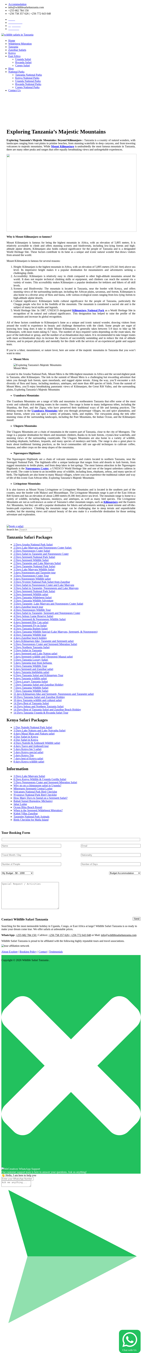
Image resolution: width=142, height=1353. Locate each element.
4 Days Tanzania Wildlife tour (30, 634)
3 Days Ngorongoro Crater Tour (31, 575)
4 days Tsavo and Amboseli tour (31, 746)
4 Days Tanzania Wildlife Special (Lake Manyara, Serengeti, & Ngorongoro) (55, 631)
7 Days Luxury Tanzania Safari (31, 681)
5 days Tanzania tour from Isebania (33, 662)
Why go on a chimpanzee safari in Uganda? (37, 785)
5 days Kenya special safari (28, 752)
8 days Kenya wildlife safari (29, 761)
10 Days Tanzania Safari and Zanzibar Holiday (39, 697)
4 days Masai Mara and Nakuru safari (34, 733)
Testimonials (56, 951)
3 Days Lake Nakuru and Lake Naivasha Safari (39, 730)
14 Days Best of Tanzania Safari (31, 703)
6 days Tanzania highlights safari (31, 672)
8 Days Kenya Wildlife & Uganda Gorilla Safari (40, 779)
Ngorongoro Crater (37, 468)
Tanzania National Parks (28, 74)
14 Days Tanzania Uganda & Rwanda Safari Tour (41, 712)
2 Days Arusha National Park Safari (33, 544)
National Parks (16, 71)
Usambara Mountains (44, 410)
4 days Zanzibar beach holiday (30, 637)
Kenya (12, 53)
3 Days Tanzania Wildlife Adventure (33, 600)
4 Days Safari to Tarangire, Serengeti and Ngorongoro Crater (47, 613)
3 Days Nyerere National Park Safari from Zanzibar (42, 581)
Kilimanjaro (111, 502)
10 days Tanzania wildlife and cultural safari (38, 700)
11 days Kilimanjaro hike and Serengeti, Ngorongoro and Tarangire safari (54, 693)
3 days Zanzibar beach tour (28, 606)
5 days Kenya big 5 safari (27, 749)
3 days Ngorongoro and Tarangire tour (35, 572)
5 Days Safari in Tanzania (28, 650)
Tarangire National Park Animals (31, 816)
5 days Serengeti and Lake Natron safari (35, 653)
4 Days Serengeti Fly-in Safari (30, 625)
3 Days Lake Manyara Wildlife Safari (34, 569)
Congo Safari (22, 65)
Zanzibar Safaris (17, 49)
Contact (43, 951)
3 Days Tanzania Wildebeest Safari (33, 597)
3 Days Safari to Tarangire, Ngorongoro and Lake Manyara (46, 588)
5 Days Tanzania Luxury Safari (31, 659)
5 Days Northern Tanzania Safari (32, 647)
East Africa (14, 56)
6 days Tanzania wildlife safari (30, 678)
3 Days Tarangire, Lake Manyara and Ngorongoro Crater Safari (48, 603)
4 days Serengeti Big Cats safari (31, 622)
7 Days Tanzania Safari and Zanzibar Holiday (39, 684)
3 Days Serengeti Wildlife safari (31, 594)
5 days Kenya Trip (24, 755)
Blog (11, 68)
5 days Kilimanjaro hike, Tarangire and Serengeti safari (44, 641)
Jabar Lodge (20, 804)
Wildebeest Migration (20, 43)
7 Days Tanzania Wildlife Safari (31, 687)
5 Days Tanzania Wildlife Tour (30, 665)
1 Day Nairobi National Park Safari (33, 727)
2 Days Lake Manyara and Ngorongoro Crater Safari (43, 547)
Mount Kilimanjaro (62, 146)
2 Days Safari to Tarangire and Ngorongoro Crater (41, 553)
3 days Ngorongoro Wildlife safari (32, 578)
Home (11, 40)
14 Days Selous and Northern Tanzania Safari (39, 706)
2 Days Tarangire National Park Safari (34, 566)
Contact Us (14, 90)
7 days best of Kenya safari (28, 758)
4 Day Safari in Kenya (26, 736)
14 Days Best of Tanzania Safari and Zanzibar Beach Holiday (47, 709)
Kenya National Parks (27, 77)
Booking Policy (28, 951)
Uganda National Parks (28, 81)
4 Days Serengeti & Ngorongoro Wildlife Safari (40, 619)
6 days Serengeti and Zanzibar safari (33, 669)
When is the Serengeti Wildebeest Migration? (38, 810)
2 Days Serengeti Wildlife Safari (31, 560)
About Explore (9, 951)
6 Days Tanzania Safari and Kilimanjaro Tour (38, 675)
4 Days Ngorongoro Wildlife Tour (32, 609)
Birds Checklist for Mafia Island (31, 819)
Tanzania (13, 46)
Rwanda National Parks (28, 84)
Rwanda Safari (23, 62)
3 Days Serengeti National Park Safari (34, 591)
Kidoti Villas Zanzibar (26, 813)
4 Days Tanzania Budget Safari (31, 628)
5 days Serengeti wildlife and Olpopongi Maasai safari (43, 656)
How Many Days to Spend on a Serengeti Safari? (41, 797)
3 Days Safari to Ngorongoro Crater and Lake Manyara (44, 585)
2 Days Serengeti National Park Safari (34, 557)
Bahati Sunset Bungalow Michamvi (33, 801)
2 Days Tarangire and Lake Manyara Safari (37, 563)
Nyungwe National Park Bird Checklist (35, 794)
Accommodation (17, 4)
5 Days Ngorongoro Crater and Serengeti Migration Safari (45, 644)
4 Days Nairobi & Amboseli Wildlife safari (37, 742)
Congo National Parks (27, 87)
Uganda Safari (23, 59)
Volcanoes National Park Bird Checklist (35, 791)
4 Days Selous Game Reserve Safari (33, 616)
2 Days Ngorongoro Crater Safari (32, 550)
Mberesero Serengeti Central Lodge (33, 788)
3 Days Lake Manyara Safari (29, 776)
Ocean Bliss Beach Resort (28, 807)
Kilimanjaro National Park (88, 310)
